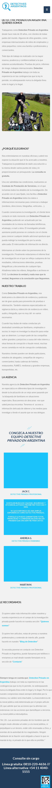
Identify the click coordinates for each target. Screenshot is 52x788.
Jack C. (26, 491)
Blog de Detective (28, 642)
